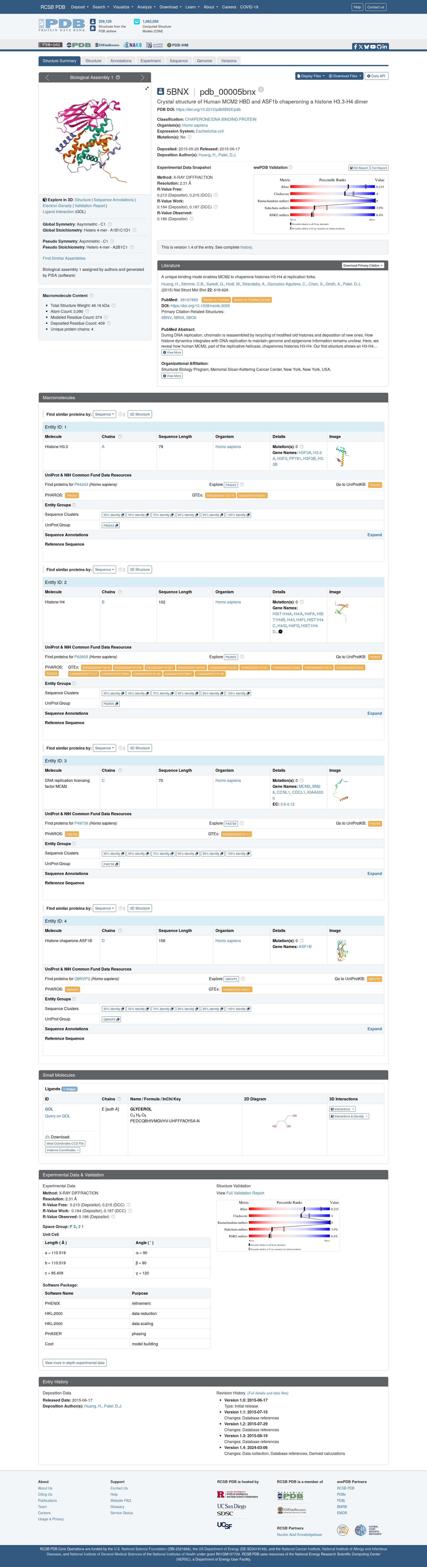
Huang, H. (207, 155)
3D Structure (140, 414)
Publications (47, 1500)
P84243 (81, 484)
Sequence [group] (103, 414)
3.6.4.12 (287, 804)
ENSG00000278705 (223, 667)
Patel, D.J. (227, 155)
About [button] (209, 7)
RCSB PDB (53, 6)
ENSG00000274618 (96, 667)
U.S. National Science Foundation (140, 1548)
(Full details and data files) (268, 1392)
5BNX (179, 317)
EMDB (342, 1512)
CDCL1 (298, 792)
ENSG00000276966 (115, 674)
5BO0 (191, 317)
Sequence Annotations (114, 199)
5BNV (166, 317)
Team (42, 1506)
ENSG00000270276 (318, 667)
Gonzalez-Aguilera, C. (287, 284)
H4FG (294, 625)
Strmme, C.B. (192, 284)
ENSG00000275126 (210, 674)
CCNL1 (283, 792)
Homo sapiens (195, 125)
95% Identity (211, 515)
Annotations (120, 60)
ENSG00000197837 (159, 667)
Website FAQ (120, 1500)
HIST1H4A (282, 613)
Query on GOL (57, 1116)
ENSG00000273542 (349, 667)
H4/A (298, 613)
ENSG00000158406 (191, 667)
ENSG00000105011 (237, 989)
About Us (45, 1488)
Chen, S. (316, 284)
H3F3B (309, 458)
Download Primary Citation (361, 265)
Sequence (179, 60)
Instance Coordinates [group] (61, 1150)
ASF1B (305, 946)
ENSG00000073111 (236, 834)
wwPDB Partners (352, 1481)
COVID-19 (249, 7)
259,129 (105, 21)
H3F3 (282, 458)
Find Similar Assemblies (64, 258)
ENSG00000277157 (83, 674)
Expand (374, 534)
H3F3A (305, 452)
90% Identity (186, 515)
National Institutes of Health (174, 1553)
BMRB (342, 1506)
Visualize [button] (121, 7)
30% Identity (112, 515)
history (246, 247)
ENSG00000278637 (178, 674)
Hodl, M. (233, 284)
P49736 (81, 823)
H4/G (282, 625)
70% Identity (161, 515)
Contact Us (119, 1488)
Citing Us (45, 1494)
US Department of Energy (219, 1548)
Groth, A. (333, 284)
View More (173, 352)
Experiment (151, 60)
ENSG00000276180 (147, 674)
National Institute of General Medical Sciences (106, 1553)
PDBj (341, 1500)
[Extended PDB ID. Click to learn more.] (261, 89)
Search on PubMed (216, 300)
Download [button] (169, 7)
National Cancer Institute (301, 1548)
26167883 (189, 299)
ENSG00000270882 (286, 667)
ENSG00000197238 (128, 667)
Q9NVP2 (82, 978)
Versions (228, 60)
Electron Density (57, 205)
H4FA (310, 613)
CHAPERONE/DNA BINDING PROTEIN (220, 119)
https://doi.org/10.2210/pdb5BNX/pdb (208, 109)
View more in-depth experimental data (75, 1362)
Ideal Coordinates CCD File (65, 1143)
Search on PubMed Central (252, 300)
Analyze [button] (145, 7)
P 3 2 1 (77, 1226)
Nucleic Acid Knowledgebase (299, 1534)
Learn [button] (191, 7)
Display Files (311, 75)
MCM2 (304, 786)
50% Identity (136, 515)
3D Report (361, 168)
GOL (49, 1109)
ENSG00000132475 (220, 495)
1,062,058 (150, 21)
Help (357, 6)
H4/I (290, 619)
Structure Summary (59, 60)
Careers (229, 7)
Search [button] (99, 7)
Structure (93, 60)
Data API (378, 75)
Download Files (345, 75)
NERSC (183, 1559)
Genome (204, 60)
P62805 (81, 656)
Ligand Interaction (58, 211)
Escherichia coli (210, 131)
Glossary (117, 1506)
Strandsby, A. (254, 284)
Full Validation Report (245, 1193)
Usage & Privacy (51, 1518)
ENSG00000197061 (255, 667)
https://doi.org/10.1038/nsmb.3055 (200, 305)
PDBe (341, 1494)
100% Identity (236, 515)
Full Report (379, 168)
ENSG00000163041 (252, 495)
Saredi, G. (215, 284)
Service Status (121, 1512)
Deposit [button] (78, 7)
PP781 (295, 458)
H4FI (300, 619)
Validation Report (90, 205)
